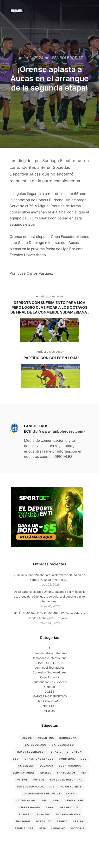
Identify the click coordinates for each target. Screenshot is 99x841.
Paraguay (43, 821)
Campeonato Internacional (49, 658)
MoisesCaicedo (68, 814)
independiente (71, 786)
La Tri (70, 793)
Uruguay (58, 828)
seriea (78, 821)
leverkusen (74, 800)
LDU (43, 800)
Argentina (45, 737)
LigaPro (25, 814)
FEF (84, 772)
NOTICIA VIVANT (49, 701)
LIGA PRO (43, 814)
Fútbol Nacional (30, 786)
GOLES (49, 691)
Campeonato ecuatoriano (49, 653)
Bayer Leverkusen (31, 751)
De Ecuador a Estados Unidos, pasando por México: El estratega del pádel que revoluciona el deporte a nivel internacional (50, 596)
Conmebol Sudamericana (50, 672)
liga (49, 807)
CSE (83, 758)
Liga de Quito (69, 807)
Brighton (74, 751)
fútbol (39, 779)
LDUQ (55, 800)
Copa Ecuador (49, 677)
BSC (16, 758)
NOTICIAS (49, 706)
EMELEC (46, 772)
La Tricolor (25, 800)
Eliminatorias (24, 772)
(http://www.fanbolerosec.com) (57, 431)
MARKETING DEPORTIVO (49, 696)
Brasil (56, 751)
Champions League (39, 758)
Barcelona (68, 737)
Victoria (77, 828)
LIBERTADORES (30, 807)
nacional (23, 821)
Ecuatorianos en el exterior (49, 682)
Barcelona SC (63, 744)
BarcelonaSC (35, 744)
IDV (52, 786)
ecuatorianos (70, 765)
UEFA (42, 828)
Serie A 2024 (24, 828)
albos (27, 737)
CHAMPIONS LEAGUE (49, 663)
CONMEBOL (67, 758)
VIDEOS (49, 711)
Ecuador (46, 765)
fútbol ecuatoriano (66, 779)
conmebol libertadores (49, 667)
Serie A (62, 821)
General (49, 687)
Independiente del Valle (42, 793)
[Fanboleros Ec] (17, 11)
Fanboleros (66, 772)
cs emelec (26, 765)
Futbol (22, 779)
